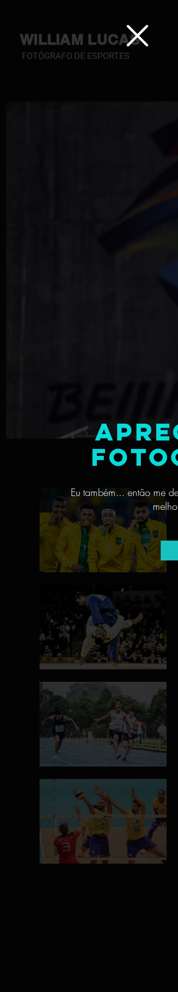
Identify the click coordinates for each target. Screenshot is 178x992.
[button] (137, 36)
